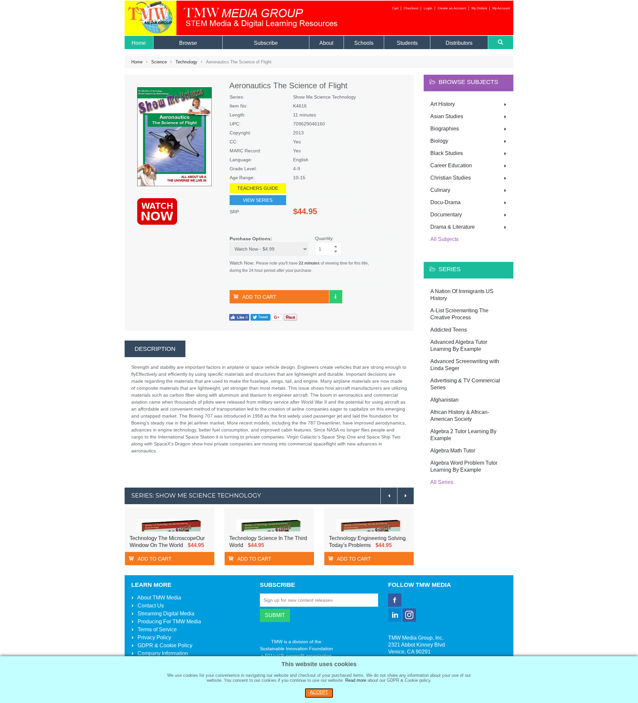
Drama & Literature (452, 227)
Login (428, 8)
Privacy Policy (153, 637)
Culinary (440, 190)
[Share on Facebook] (239, 317)
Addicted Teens (448, 330)
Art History (442, 104)
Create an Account (452, 8)
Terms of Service (156, 629)
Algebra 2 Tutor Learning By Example (463, 435)
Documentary (446, 214)
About (158, 597)
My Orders (479, 8)
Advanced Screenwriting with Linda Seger (464, 364)
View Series (257, 200)
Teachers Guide (257, 188)
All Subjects (444, 239)
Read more (355, 680)
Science (159, 61)
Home (137, 61)
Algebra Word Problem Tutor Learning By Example (463, 466)
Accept (319, 692)
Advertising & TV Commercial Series (465, 384)
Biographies (444, 128)
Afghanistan (444, 400)
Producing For (168, 621)
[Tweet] (260, 317)
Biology (439, 141)
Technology (186, 61)
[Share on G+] (277, 317)
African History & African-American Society (459, 415)
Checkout (411, 8)
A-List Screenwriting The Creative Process (459, 314)
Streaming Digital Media (165, 613)
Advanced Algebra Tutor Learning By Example (458, 345)
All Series (441, 482)
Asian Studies (446, 116)
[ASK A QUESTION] (335, 296)
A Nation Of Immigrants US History (461, 294)
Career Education (451, 165)
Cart (395, 8)
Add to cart (259, 297)
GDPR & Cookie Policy (164, 645)
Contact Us (150, 605)
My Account (501, 8)
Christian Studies (450, 178)
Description (155, 349)
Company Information (162, 653)
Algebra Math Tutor (452, 450)
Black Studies (446, 153)
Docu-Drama (445, 202)
